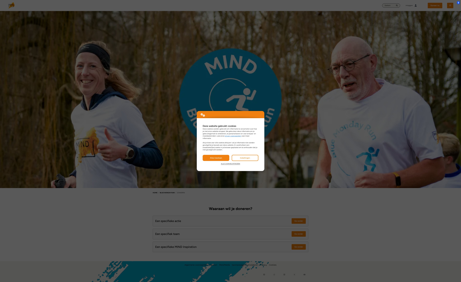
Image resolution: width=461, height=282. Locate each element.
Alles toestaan (216, 158)
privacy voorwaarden (233, 136)
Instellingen (245, 158)
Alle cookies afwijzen (230, 164)
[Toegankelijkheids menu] (458, 2)
